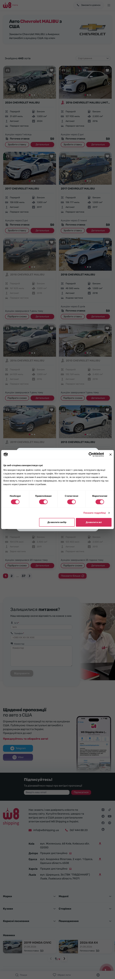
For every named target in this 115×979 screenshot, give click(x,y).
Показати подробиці (94, 513)
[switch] (43, 501)
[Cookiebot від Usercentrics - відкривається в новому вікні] (91, 454)
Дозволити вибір (56, 522)
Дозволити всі (94, 522)
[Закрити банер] (110, 454)
